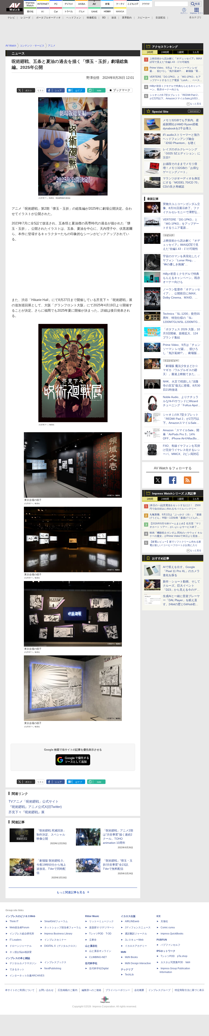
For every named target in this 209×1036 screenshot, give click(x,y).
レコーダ (25, 17)
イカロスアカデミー (136, 945)
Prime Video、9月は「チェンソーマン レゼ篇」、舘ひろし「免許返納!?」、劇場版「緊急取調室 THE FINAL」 (175, 71)
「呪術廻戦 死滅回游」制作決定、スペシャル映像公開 (51, 834)
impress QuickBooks (172, 933)
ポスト (28, 90)
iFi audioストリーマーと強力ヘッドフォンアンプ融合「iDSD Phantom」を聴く (181, 139)
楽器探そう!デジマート (101, 927)
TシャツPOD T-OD (100, 933)
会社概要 (139, 990)
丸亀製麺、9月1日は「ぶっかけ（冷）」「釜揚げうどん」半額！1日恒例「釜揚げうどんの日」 (175, 518)
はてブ (78, 90)
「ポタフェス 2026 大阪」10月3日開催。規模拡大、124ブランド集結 (181, 333)
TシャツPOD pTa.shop (174, 956)
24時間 (165, 52)
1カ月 (196, 52)
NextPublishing (52, 968)
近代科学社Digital (99, 968)
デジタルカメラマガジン (23, 963)
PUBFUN (162, 939)
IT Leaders (15, 939)
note (99, 90)
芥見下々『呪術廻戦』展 (26, 812)
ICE (159, 916)
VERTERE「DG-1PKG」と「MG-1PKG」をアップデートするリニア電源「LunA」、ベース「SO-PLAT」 (175, 80)
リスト (40, 90)
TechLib (129, 974)
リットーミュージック (101, 921)
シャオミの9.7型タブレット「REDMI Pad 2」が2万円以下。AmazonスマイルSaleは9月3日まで (175, 98)
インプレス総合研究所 (22, 933)
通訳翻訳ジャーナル (136, 933)
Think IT (14, 921)
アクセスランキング (165, 46)
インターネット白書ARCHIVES (27, 975)
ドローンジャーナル (21, 945)
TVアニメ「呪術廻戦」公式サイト (34, 801)
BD (104, 17)
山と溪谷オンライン (100, 951)
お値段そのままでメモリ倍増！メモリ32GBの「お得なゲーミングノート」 (181, 168)
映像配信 (92, 17)
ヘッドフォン (73, 17)
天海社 (164, 921)
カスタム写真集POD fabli (175, 962)
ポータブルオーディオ (48, 17)
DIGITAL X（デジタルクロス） (61, 945)
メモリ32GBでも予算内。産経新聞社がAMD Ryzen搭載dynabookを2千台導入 (181, 124)
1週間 (180, 52)
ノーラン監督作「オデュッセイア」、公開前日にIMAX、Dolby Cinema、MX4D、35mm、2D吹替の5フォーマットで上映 (181, 297)
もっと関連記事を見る (71, 892)
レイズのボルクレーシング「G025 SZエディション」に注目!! (181, 153)
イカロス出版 (128, 916)
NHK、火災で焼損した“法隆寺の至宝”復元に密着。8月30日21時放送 (181, 385)
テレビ (11, 17)
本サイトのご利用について (19, 990)
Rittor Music (92, 916)
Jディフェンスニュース (138, 927)
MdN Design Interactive (138, 963)
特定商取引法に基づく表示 (189, 990)
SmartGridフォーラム (56, 921)
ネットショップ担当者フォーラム (62, 927)
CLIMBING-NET (98, 957)
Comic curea (168, 927)
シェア (58, 90)
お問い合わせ (46, 990)
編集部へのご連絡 (91, 990)
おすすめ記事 (160, 558)
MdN (123, 952)
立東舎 (93, 939)
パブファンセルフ (170, 944)
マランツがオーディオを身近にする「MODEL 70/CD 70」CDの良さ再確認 (181, 182)
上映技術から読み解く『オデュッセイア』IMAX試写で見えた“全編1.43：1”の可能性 (181, 244)
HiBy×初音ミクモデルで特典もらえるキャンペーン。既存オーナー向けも (181, 278)
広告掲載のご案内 (67, 990)
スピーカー (144, 17)
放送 (113, 17)
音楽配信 (160, 17)
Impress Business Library (58, 933)
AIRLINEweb (132, 921)
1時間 (150, 52)
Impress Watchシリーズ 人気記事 (174, 493)
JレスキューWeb (134, 939)
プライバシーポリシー (118, 990)
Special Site (160, 111)
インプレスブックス (55, 962)
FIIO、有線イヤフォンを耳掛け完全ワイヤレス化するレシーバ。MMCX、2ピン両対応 (181, 450)
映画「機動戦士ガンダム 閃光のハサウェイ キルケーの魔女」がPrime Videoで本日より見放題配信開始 (176, 536)
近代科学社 (91, 963)
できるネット (17, 969)
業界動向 (127, 17)
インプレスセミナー (55, 939)
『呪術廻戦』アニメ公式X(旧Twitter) (35, 807)
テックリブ (127, 969)
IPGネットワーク (166, 951)
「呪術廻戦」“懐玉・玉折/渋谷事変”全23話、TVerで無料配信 (117, 864)
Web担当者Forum (19, 927)
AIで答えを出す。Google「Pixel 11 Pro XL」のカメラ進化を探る (181, 571)
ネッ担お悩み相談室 (21, 952)
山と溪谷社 (91, 945)
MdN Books (131, 957)
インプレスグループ (159, 990)
